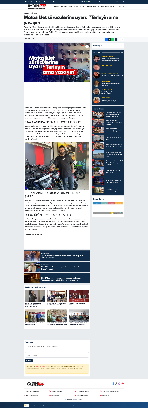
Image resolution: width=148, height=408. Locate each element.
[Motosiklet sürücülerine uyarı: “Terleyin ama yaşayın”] (57, 62)
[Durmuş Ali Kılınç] (96, 58)
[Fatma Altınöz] (96, 100)
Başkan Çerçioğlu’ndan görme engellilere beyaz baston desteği (78, 324)
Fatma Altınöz (106, 98)
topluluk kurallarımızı (41, 366)
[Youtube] (122, 383)
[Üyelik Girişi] (123, 2)
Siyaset (56, 6)
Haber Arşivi (105, 395)
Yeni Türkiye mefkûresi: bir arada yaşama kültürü (111, 92)
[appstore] (69, 399)
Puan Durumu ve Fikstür (32, 395)
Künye (56, 1)
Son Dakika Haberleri (82, 395)
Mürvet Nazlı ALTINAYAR (109, 73)
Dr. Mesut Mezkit (107, 89)
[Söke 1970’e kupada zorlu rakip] (79, 296)
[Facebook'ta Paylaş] (106, 39)
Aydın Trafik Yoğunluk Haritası (110, 391)
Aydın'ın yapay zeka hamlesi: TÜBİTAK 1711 (110, 84)
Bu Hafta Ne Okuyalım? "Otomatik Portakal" (108, 101)
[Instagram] (119, 383)
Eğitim (82, 6)
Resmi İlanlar (109, 6)
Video (39, 1)
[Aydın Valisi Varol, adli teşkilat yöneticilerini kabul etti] (57, 296)
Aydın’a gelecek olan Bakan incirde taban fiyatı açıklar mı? (111, 59)
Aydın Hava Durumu (57, 391)
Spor (94, 6)
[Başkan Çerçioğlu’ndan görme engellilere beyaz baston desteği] (79, 315)
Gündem (64, 6)
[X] (116, 383)
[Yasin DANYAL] (96, 83)
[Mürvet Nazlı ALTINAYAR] (96, 75)
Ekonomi (89, 6)
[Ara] (120, 6)
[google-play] (78, 399)
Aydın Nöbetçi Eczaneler (32, 391)
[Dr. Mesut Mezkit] (96, 91)
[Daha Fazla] (116, 39)
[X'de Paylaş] (109, 39)
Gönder (28, 360)
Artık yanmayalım (106, 68)
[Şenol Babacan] (96, 67)
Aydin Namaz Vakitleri (83, 391)
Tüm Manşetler (55, 395)
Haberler (26, 13)
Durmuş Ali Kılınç (107, 56)
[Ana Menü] (123, 6)
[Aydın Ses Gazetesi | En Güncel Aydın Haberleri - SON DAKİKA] (36, 6)
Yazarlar (48, 1)
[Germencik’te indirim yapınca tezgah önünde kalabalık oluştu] (57, 315)
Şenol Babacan (106, 65)
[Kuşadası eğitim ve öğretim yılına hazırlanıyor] (35, 315)
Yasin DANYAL (105, 81)
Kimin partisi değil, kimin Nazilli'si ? (112, 76)
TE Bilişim (121, 405)
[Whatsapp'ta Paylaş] (112, 39)
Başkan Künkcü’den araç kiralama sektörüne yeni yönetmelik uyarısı (33, 304)
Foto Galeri (30, 1)
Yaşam (76, 6)
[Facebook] (113, 383)
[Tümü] (122, 46)
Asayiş (70, 6)
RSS (27, 405)
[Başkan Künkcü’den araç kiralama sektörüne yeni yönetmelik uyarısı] (35, 296)
